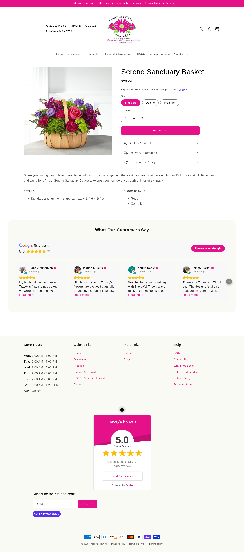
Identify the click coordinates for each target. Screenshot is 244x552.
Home (77, 353)
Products (79, 365)
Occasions (80, 359)
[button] (75, 54)
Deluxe (150, 102)
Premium (169, 102)
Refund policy (156, 544)
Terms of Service (184, 384)
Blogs (127, 359)
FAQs (177, 353)
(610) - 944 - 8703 (60, 31)
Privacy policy (118, 544)
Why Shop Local (184, 365)
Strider (129, 485)
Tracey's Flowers (98, 544)
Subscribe (87, 504)
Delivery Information (186, 371)
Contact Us (180, 359)
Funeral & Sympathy (86, 371)
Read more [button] (26, 294)
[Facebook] (122, 409)
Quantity (125, 110)
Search (128, 353)
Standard (131, 102)
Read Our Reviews (122, 476)
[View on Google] (22, 269)
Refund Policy (182, 378)
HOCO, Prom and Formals (90, 378)
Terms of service (137, 544)
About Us (79, 384)
